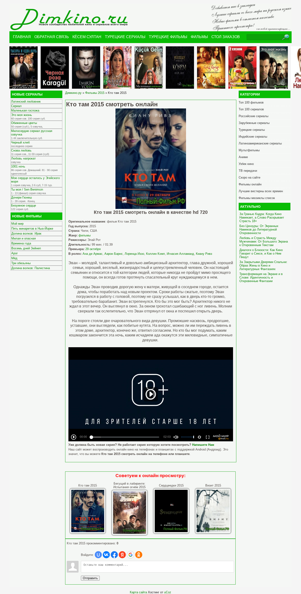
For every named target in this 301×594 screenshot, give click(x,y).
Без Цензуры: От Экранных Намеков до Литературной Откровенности (258, 229)
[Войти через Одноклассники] (138, 554)
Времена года (21, 243)
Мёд (14, 258)
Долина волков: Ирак (26, 233)
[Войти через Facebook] (114, 554)
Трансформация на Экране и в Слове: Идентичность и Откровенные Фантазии (261, 277)
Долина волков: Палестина (30, 268)
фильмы (85, 235)
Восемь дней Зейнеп (26, 248)
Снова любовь (21, 150)
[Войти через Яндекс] (122, 554)
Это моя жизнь (21, 115)
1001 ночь (18, 166)
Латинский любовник (26, 101)
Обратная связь (51, 37)
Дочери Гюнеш (21, 197)
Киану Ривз (204, 253)
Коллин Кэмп (155, 253)
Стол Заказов (225, 37)
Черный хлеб (20, 142)
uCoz (167, 592)
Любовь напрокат (23, 158)
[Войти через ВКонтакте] (106, 554)
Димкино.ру (73, 93)
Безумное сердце (23, 205)
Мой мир (17, 223)
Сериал (16, 106)
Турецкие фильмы (168, 37)
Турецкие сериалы (125, 37)
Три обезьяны (21, 263)
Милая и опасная (23, 238)
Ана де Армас (93, 253)
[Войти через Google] (130, 554)
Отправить (90, 578)
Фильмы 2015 (94, 93)
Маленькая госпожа (25, 110)
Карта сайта (138, 592)
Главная (22, 37)
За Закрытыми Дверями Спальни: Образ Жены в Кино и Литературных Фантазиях (263, 265)
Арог (14, 253)
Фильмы (199, 37)
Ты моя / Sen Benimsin (27, 189)
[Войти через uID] (98, 554)
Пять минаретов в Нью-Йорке (32, 228)
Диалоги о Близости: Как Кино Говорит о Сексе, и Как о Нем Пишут (261, 253)
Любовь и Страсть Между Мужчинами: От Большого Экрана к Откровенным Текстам (263, 241)
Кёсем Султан (86, 37)
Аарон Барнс (113, 253)
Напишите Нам (203, 444)
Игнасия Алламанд (180, 253)
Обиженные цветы (24, 123)
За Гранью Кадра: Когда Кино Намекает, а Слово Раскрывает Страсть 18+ (261, 217)
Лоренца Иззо (134, 253)
